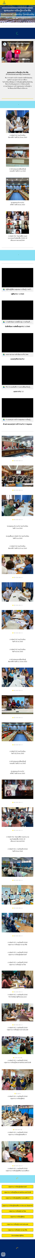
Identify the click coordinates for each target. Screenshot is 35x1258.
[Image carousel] (17, 448)
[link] (17, 280)
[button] (3, 1254)
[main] (17, 80)
